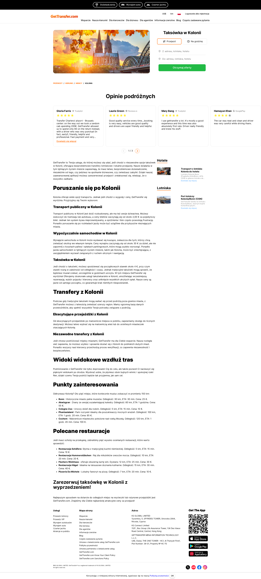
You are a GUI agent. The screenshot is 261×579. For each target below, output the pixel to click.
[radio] (58, 115)
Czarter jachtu (59, 528)
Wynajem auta (59, 525)
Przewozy (58, 83)
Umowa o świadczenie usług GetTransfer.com (99, 542)
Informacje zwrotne (165, 20)
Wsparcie (86, 20)
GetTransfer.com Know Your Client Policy (97, 555)
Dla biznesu (132, 20)
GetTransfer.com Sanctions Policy (94, 558)
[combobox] (184, 52)
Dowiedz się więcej (189, 181)
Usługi (56, 510)
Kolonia (88, 83)
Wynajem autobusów (62, 522)
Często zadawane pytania (196, 20)
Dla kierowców (116, 20)
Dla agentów (146, 20)
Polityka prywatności (88, 545)
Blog (178, 20)
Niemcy (79, 83)
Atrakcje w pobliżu (61, 531)
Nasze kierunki (100, 20)
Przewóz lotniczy (60, 516)
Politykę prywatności (159, 576)
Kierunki (69, 83)
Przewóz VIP (58, 519)
